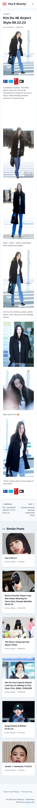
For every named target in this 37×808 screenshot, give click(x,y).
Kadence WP (29, 802)
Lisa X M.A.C (11, 558)
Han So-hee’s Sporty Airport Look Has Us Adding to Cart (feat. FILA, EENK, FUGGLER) (18, 685)
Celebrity (6, 14)
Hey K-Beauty (9, 27)
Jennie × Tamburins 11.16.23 (18, 766)
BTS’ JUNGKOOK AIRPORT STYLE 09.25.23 (9, 508)
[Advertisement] (14, 113)
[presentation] (18, 543)
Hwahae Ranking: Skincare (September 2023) (28, 509)
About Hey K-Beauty (11, 792)
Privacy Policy (27, 792)
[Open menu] (33, 3)
